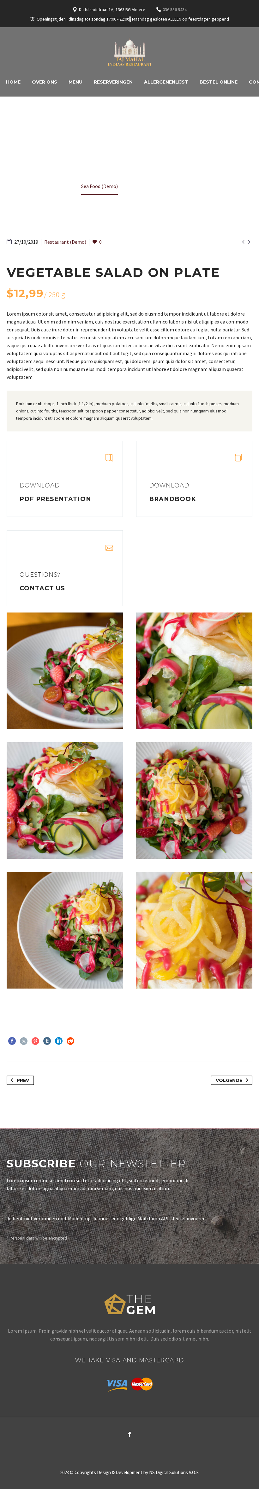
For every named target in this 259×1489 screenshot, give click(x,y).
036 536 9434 (175, 9)
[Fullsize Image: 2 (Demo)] (65, 671)
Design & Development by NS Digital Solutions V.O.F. (148, 1472)
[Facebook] (129, 19)
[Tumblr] (47, 1041)
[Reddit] (70, 1041)
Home (13, 82)
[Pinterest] (35, 1041)
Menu (75, 82)
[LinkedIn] (59, 1041)
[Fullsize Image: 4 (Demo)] (65, 800)
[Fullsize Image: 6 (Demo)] (65, 930)
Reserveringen (113, 82)
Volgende (229, 1080)
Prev (23, 1080)
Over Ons (44, 82)
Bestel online (219, 82)
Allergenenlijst (166, 82)
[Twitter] (23, 1041)
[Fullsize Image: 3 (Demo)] (194, 671)
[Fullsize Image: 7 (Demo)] (194, 930)
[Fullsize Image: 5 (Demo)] (194, 800)
